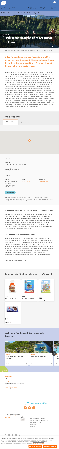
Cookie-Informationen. (38, 443)
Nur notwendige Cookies (50, 446)
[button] (3, 35)
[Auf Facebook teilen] (25, 407)
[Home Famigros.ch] (3, 3)
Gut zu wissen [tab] (25, 122)
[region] (29, 442)
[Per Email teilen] (33, 407)
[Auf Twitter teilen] (29, 407)
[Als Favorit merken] (27, 364)
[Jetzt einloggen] (55, 2)
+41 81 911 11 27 (27, 181)
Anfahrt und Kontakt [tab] (11, 122)
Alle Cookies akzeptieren (35, 446)
